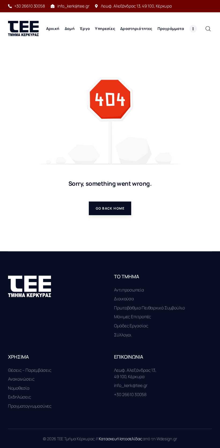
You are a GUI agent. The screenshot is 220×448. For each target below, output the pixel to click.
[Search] (208, 28)
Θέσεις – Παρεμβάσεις (30, 370)
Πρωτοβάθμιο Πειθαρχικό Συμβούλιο (149, 308)
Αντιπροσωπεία (129, 290)
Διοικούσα (124, 299)
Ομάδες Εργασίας (131, 326)
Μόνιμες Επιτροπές (132, 317)
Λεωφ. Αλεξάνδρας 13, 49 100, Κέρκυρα (135, 373)
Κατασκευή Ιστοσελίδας (121, 438)
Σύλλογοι (122, 335)
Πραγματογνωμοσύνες (30, 406)
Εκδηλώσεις (19, 397)
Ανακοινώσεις (21, 379)
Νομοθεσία (19, 388)
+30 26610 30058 (130, 394)
